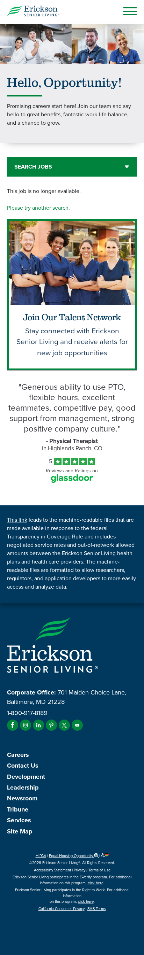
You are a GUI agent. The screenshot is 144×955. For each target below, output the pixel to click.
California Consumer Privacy (61, 908)
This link (17, 520)
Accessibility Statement (52, 870)
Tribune (17, 809)
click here (95, 883)
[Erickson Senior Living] (33, 12)
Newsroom (22, 798)
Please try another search (38, 208)
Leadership (23, 787)
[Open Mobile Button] (130, 11)
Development (26, 776)
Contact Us (22, 765)
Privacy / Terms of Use (92, 870)
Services (19, 820)
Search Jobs (33, 167)
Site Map (20, 831)
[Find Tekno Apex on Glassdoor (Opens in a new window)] (72, 481)
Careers (18, 754)
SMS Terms (96, 908)
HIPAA (41, 856)
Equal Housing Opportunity (71, 856)
